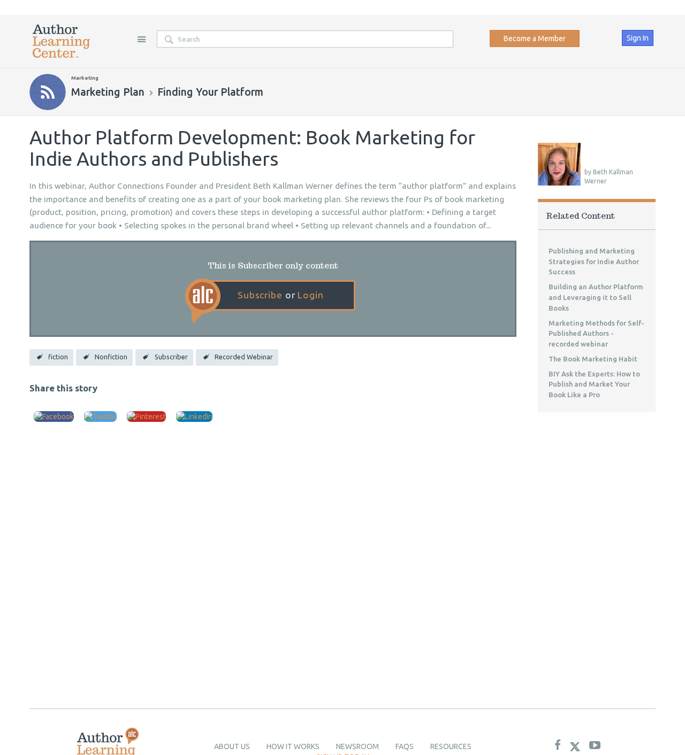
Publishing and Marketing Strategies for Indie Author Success (594, 261)
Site (141, 39)
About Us (232, 746)
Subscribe (260, 295)
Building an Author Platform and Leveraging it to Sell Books (596, 297)
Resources (450, 746)
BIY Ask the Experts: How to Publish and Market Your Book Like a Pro (594, 384)
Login (310, 295)
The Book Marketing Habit (593, 359)
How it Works (293, 746)
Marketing (84, 78)
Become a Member (535, 38)
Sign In (638, 38)
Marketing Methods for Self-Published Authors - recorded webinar (596, 333)
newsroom (357, 746)
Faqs (404, 746)
